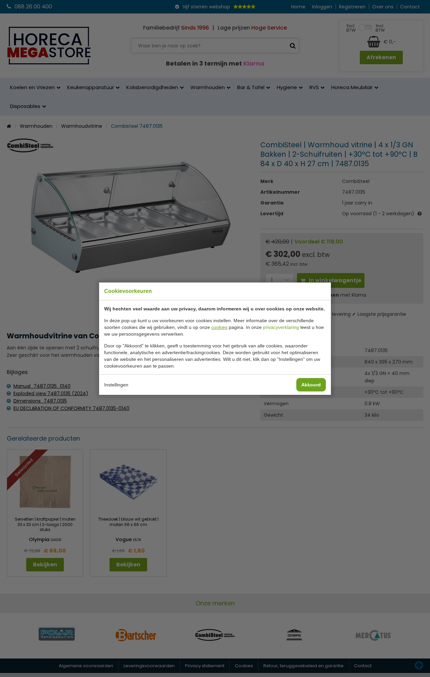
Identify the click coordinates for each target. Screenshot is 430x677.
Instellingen (116, 384)
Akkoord (311, 384)
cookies (219, 327)
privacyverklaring (281, 327)
